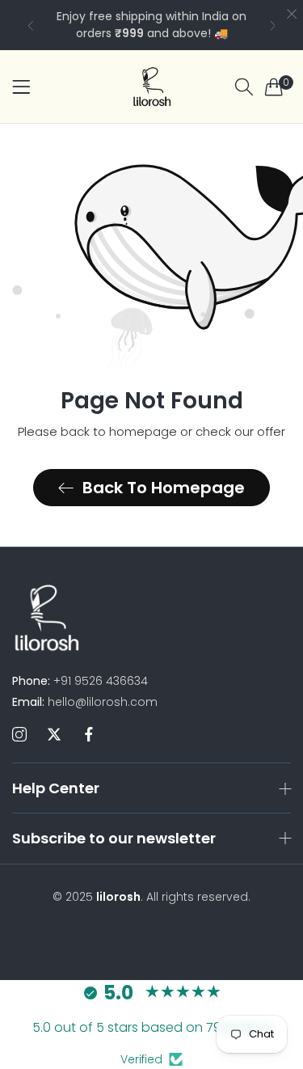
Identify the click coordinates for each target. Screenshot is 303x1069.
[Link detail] (19, 735)
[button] (30, 25)
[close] (291, 15)
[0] (274, 86)
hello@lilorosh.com (85, 702)
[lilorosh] (152, 86)
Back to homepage (163, 487)
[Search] (244, 87)
